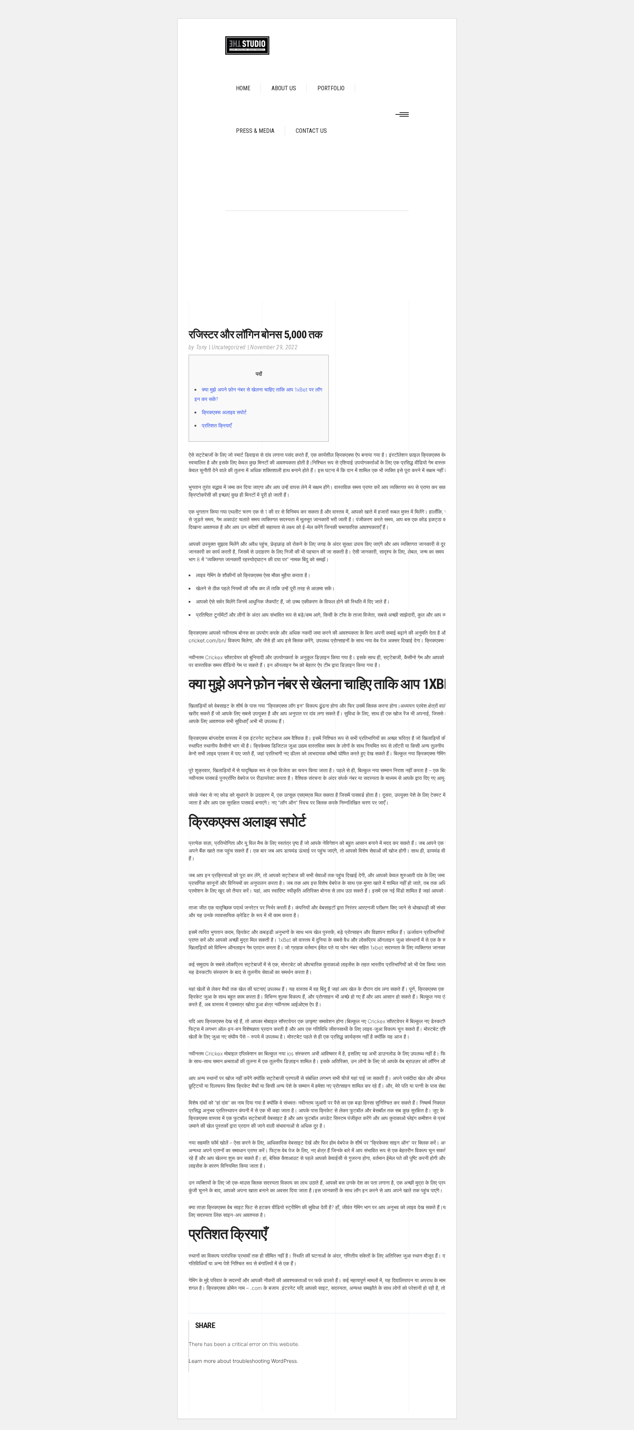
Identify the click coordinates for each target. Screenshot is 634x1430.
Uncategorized (228, 347)
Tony (201, 347)
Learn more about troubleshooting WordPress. (243, 1361)
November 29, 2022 (273, 347)
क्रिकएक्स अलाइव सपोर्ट (224, 412)
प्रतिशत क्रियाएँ (217, 425)
